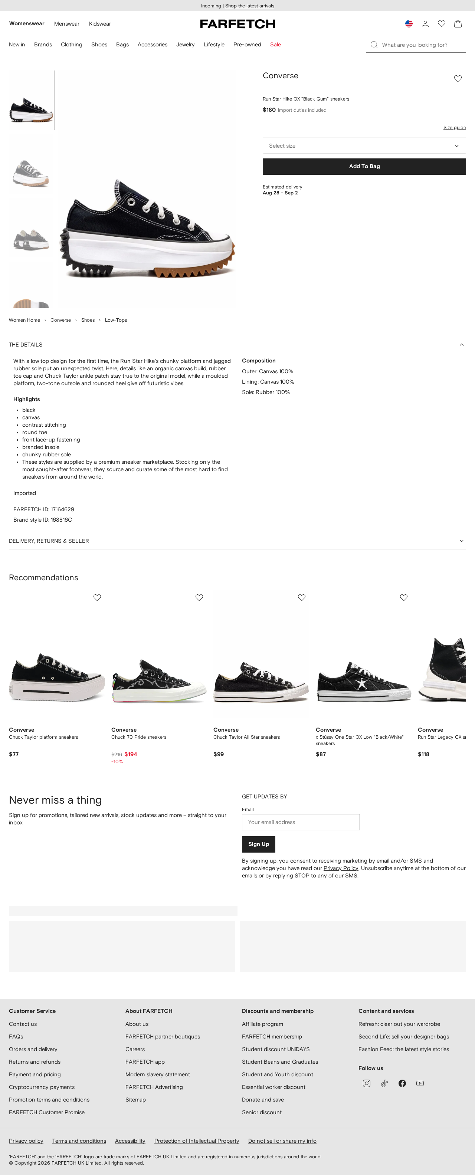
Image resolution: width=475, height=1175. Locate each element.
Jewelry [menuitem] (185, 44)
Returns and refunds (34, 1061)
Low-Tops (116, 320)
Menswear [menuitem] (66, 23)
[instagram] (366, 1083)
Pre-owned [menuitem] (247, 44)
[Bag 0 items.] (458, 24)
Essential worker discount (273, 1087)
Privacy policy (26, 1140)
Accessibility (130, 1140)
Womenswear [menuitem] (27, 23)
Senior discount (262, 1112)
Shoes (88, 320)
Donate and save (263, 1099)
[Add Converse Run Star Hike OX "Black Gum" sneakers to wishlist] (458, 78)
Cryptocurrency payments (42, 1087)
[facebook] (402, 1083)
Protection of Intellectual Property (196, 1140)
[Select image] (31, 100)
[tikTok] (384, 1083)
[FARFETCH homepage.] (237, 24)
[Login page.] (425, 24)
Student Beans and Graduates (280, 1061)
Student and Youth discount (277, 1074)
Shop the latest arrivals (249, 5)
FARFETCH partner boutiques (162, 1036)
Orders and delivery (33, 1049)
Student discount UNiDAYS (276, 1049)
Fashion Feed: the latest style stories (403, 1049)
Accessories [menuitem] (152, 44)
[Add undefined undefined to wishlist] (97, 598)
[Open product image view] (147, 189)
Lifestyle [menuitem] (214, 44)
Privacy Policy (341, 868)
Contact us (23, 1024)
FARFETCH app (145, 1061)
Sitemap (135, 1099)
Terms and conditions (79, 1140)
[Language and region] (409, 24)
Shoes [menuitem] (99, 44)
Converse (60, 320)
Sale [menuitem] (275, 44)
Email (248, 809)
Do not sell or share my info (282, 1140)
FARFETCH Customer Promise (47, 1112)
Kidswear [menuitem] (100, 23)
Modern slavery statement (157, 1074)
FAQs (16, 1036)
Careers (135, 1049)
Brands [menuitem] (43, 44)
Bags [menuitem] (122, 44)
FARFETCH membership (272, 1036)
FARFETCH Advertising (154, 1087)
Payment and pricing (35, 1074)
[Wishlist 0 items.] (441, 24)
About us (136, 1024)
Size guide (454, 127)
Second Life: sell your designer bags (403, 1036)
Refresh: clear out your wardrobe (399, 1024)
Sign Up (258, 844)
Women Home (24, 320)
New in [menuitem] (17, 44)
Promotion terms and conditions (49, 1099)
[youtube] (420, 1083)
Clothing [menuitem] (71, 44)
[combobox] (364, 146)
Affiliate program (262, 1024)
